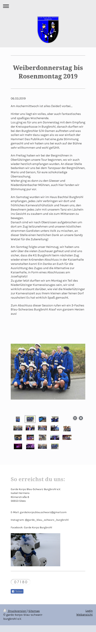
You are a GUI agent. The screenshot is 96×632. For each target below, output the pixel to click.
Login (89, 610)
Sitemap (34, 611)
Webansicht (84, 614)
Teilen (19, 591)
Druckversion (17, 611)
